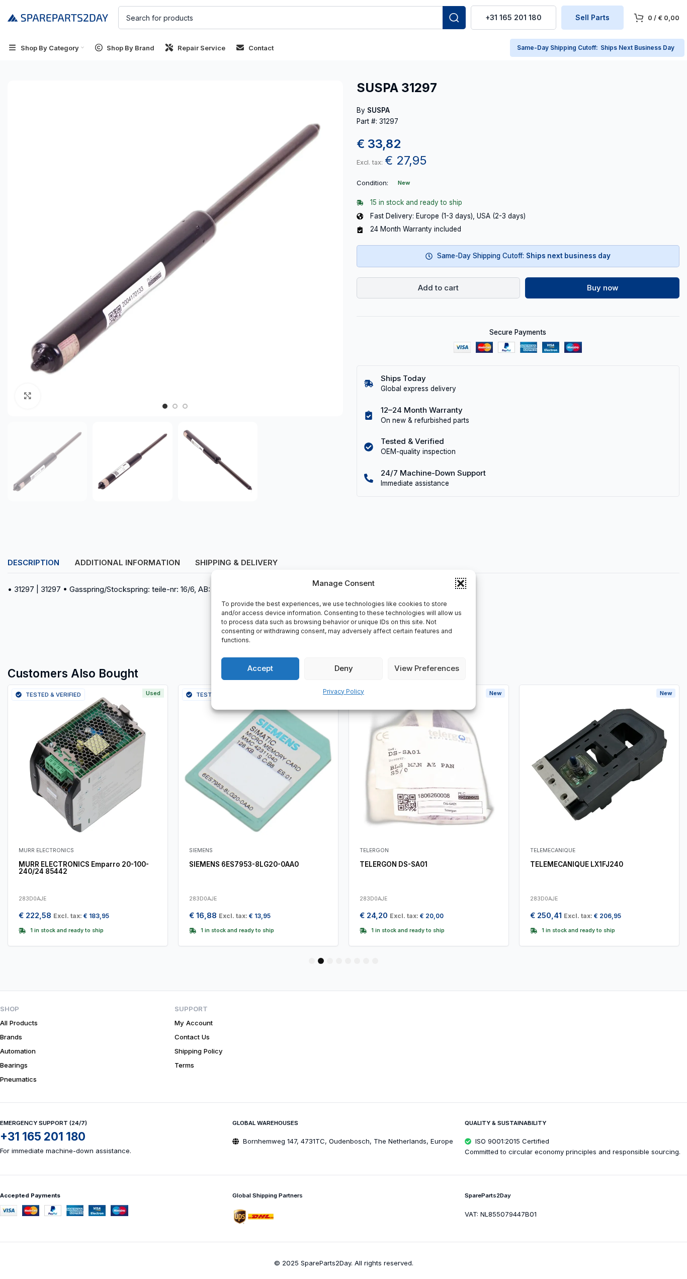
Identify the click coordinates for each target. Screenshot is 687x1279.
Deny (343, 668)
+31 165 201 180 (513, 17)
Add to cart (438, 287)
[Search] (454, 17)
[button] (461, 583)
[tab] (33, 562)
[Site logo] (58, 17)
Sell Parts (592, 17)
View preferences (426, 668)
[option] (164, 406)
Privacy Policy (343, 691)
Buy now (602, 287)
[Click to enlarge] (27, 396)
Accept (260, 668)
